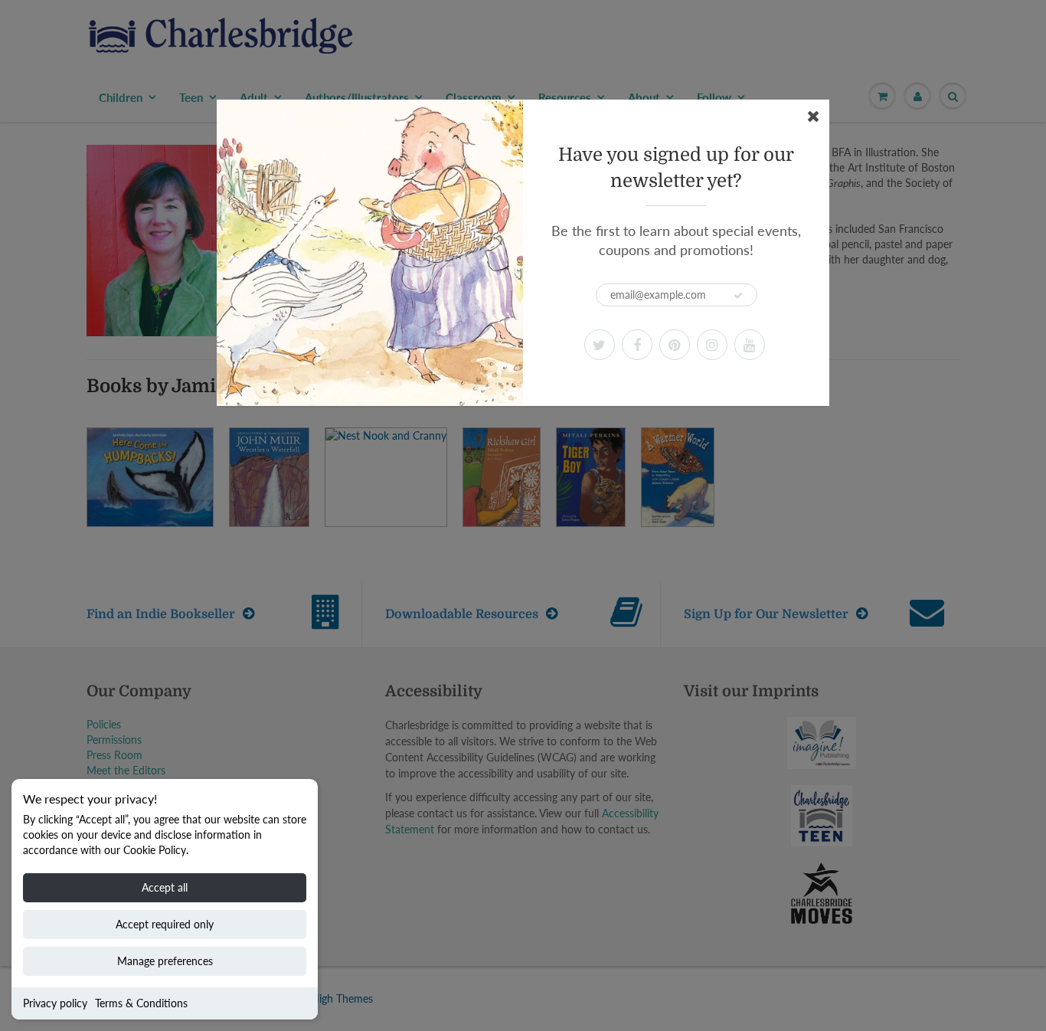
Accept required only (165, 924)
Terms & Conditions (141, 1003)
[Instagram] (712, 344)
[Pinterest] (674, 344)
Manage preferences (165, 960)
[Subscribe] (738, 295)
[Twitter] (599, 344)
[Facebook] (637, 344)
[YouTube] (749, 344)
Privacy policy (55, 1003)
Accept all (165, 887)
